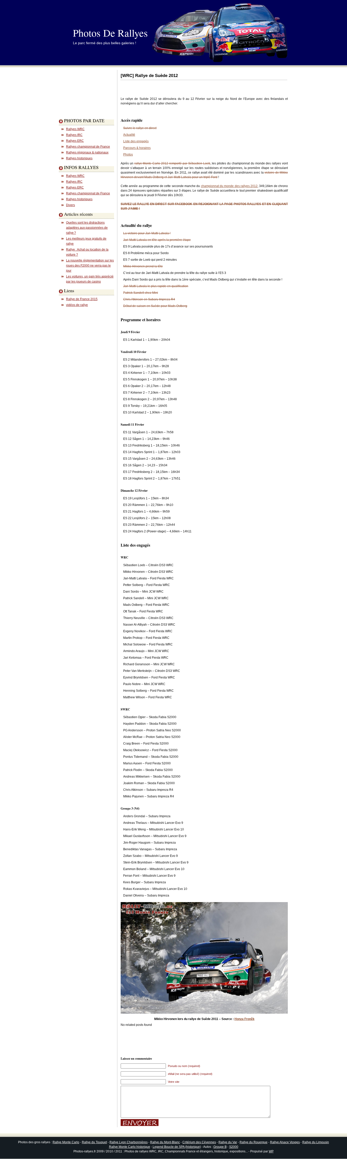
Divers (70, 205)
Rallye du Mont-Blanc (165, 1142)
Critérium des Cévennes (199, 1142)
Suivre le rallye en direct (139, 128)
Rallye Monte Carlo (66, 1142)
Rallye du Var (227, 1142)
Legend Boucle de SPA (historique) (177, 1147)
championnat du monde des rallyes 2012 (229, 186)
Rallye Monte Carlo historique (129, 1147)
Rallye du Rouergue (253, 1142)
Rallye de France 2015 (82, 299)
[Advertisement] (79, 102)
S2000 (233, 1147)
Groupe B (220, 1147)
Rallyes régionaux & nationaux (87, 152)
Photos (128, 154)
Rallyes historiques (79, 158)
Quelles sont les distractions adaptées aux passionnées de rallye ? (87, 228)
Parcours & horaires (137, 148)
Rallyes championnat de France (88, 146)
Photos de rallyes (110, 32)
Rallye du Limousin (315, 1142)
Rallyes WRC (75, 129)
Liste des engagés (136, 141)
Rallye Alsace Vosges (285, 1142)
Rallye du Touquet (94, 1142)
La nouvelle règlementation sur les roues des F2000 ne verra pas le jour (90, 265)
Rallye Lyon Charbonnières (128, 1142)
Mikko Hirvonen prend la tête (143, 266)
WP (271, 1151)
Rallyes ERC (75, 141)
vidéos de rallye (77, 305)
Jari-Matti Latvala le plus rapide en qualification (155, 286)
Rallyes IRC (74, 135)
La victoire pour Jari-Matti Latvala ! (146, 233)
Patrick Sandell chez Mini (140, 293)
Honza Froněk (244, 1019)
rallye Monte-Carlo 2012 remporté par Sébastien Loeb (172, 163)
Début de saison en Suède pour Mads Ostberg (155, 306)
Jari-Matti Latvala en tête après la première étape (157, 240)
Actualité (129, 134)
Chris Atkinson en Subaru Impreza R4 (149, 299)
